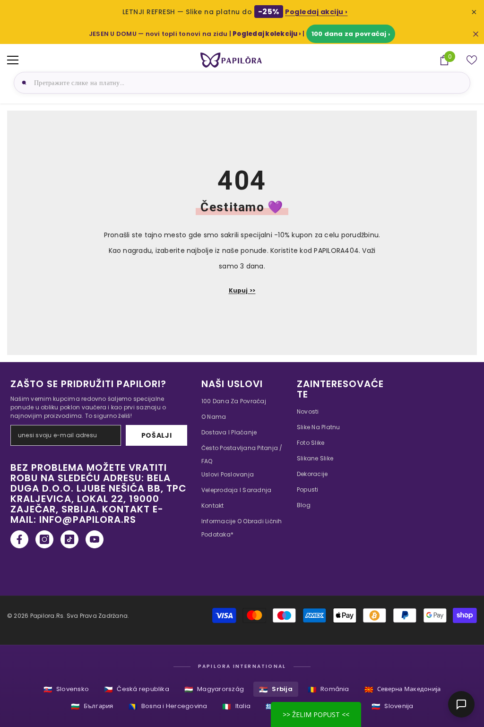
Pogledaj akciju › (316, 12)
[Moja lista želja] (472, 60)
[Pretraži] (22, 82)
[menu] (12, 60)
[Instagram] (44, 539)
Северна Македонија (402, 689)
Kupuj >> (242, 290)
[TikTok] (69, 539)
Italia (236, 706)
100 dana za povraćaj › (350, 33)
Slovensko (66, 689)
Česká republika (136, 689)
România (328, 689)
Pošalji (156, 435)
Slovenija (392, 706)
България (92, 706)
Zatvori (475, 33)
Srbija (276, 689)
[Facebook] (19, 539)
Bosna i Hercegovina (168, 706)
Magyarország (214, 689)
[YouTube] (95, 539)
